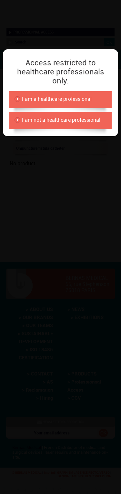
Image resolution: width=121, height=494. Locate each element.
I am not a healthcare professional (61, 120)
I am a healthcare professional (57, 99)
